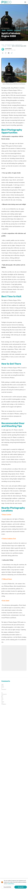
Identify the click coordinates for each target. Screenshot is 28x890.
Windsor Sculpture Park (9, 538)
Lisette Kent (8, 48)
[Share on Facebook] (5, 53)
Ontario (9, 46)
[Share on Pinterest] (8, 53)
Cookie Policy (10, 883)
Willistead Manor (7, 579)
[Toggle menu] (25, 2)
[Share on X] (2, 53)
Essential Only (7, 887)
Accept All (20, 887)
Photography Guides (9, 44)
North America (19, 44)
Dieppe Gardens (6, 514)
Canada (4, 46)
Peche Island (5, 600)
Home (2, 44)
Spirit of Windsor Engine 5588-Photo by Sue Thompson (14, 83)
